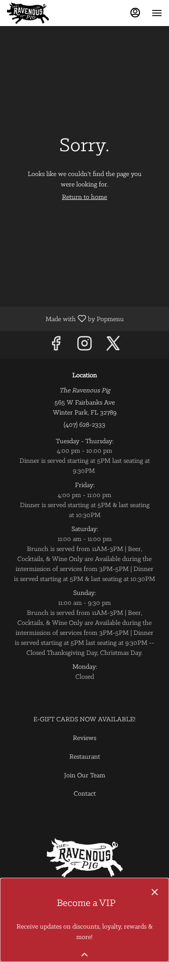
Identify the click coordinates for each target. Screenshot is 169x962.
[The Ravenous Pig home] (46, 13)
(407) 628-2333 (84, 424)
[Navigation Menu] (156, 13)
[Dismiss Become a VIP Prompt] (154, 892)
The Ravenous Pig (84, 857)
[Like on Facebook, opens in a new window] (56, 346)
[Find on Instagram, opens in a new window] (84, 346)
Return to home (84, 197)
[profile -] (135, 12)
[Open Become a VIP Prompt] (84, 954)
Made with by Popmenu (65, 319)
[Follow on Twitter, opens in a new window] (113, 346)
